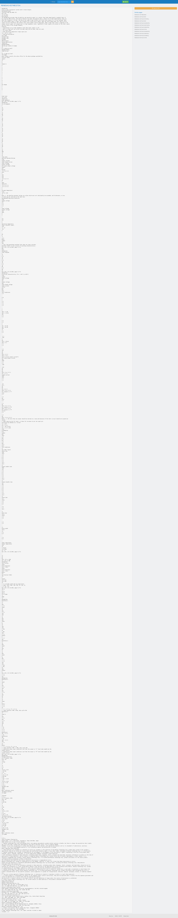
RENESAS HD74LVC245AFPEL (142, 27)
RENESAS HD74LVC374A (141, 29)
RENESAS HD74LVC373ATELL (142, 19)
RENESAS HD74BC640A (140, 14)
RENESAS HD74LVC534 (140, 21)
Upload (126, 1)
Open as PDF (156, 8)
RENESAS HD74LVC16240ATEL (142, 31)
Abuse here (126, 916)
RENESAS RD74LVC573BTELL (142, 35)
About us (111, 916)
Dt (52, 2)
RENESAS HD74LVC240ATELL (142, 33)
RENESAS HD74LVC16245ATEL (142, 23)
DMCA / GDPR (118, 916)
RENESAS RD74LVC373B (141, 37)
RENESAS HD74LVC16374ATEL (142, 25)
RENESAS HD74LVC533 (140, 16)
